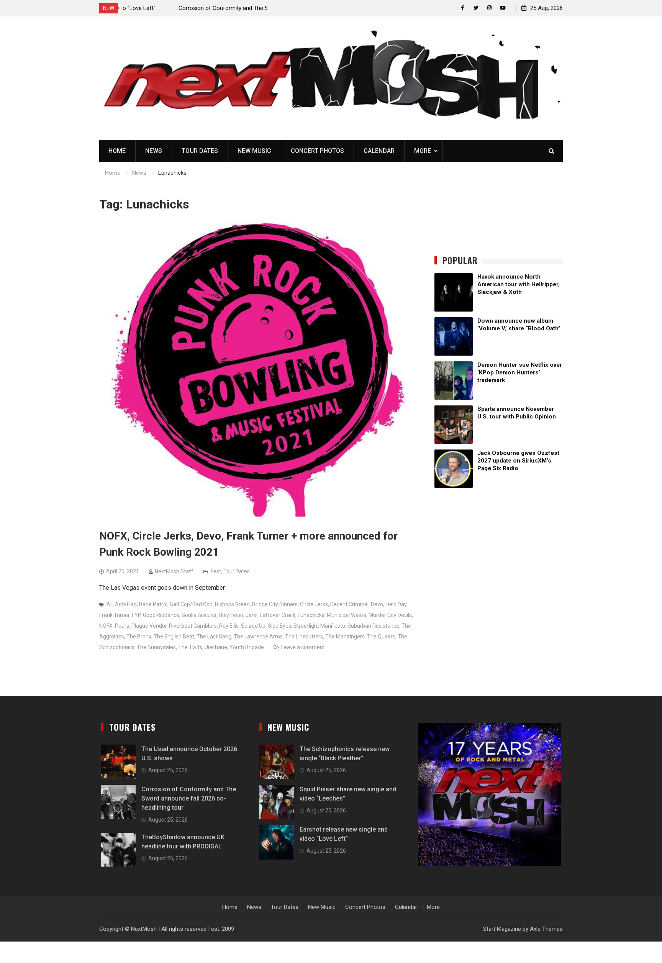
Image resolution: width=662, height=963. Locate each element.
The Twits (190, 647)
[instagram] (489, 8)
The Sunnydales (156, 647)
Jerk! (251, 615)
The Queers (381, 636)
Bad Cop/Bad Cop (191, 604)
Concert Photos (317, 150)
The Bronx (138, 636)
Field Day (395, 604)
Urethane (216, 647)
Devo (377, 604)
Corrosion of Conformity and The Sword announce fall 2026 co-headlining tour (188, 798)
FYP (136, 615)
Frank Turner (114, 615)
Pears (122, 626)
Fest (216, 571)
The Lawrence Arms (258, 636)
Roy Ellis (229, 626)
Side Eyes (279, 626)
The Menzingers (345, 636)
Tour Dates (200, 150)
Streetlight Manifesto (319, 626)
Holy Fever (231, 615)
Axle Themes (546, 928)
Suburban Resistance (373, 626)
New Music (254, 150)
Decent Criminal (349, 604)
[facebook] (462, 8)
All (110, 604)
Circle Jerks (314, 604)
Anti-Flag (126, 604)
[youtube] (503, 8)
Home (117, 150)
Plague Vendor (149, 626)
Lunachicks (311, 615)
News (153, 150)
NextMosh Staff (174, 571)
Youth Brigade (246, 647)
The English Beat (174, 636)
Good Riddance (161, 615)
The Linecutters (304, 636)
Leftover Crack (277, 615)
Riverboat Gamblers (193, 626)
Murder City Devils (390, 615)
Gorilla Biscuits (199, 615)
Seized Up (253, 626)
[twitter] (476, 8)
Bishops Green (232, 604)
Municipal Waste (346, 615)
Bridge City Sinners (275, 604)
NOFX (106, 626)
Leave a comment (303, 647)
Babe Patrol (153, 604)
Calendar (379, 150)
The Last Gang (214, 636)
